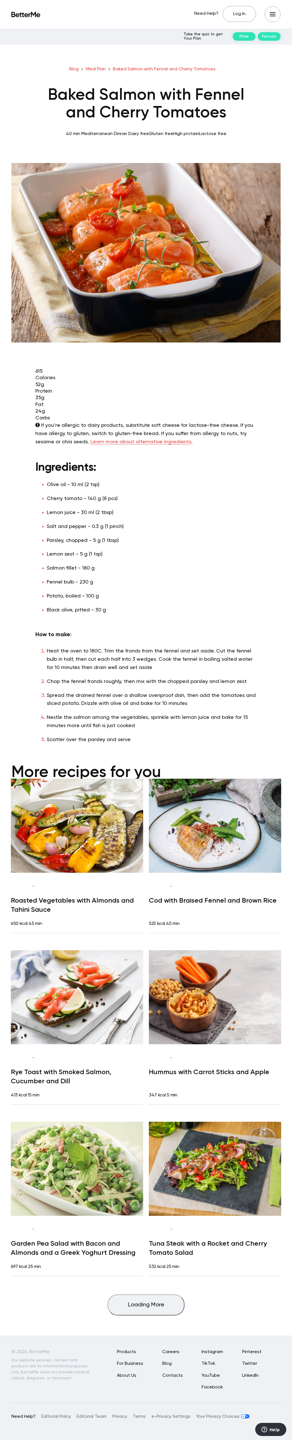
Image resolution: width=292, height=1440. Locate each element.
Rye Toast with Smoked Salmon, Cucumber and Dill (61, 1077)
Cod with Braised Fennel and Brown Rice (213, 900)
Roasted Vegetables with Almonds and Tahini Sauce (72, 905)
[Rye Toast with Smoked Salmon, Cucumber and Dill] (77, 997)
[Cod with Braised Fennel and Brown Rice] (215, 825)
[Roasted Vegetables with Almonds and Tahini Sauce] (77, 825)
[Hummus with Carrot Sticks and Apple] (215, 997)
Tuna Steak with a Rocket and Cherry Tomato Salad (208, 1248)
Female (269, 36)
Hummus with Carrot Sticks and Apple (209, 1072)
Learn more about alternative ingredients (140, 441)
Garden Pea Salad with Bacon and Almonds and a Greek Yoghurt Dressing (73, 1248)
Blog (74, 69)
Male (244, 36)
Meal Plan (96, 69)
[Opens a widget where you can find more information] (270, 1430)
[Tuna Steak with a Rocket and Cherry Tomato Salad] (215, 1168)
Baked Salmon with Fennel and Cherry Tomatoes (164, 69)
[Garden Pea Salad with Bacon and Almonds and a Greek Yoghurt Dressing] (77, 1168)
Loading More (146, 1305)
